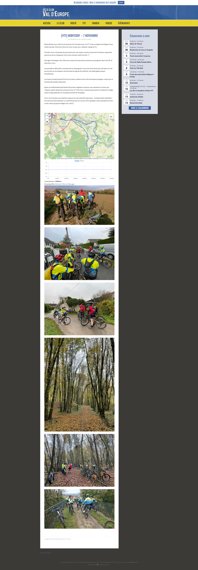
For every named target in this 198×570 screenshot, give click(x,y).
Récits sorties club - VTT (60, 539)
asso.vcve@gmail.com (131, 562)
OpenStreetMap (68, 158)
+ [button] (47, 115)
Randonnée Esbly (136, 103)
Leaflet (58, 158)
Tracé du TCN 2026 (136, 68)
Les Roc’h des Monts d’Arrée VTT (141, 91)
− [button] (47, 118)
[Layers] (111, 116)
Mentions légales (45, 552)
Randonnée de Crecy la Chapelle (141, 50)
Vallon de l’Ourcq (136, 44)
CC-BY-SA (101, 158)
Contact (121, 3)
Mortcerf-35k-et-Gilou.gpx (65, 184)
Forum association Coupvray (140, 56)
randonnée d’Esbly (136, 97)
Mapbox (112, 158)
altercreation (105, 564)
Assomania (134, 83)
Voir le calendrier (140, 107)
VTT (69, 539)
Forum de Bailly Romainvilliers (140, 62)
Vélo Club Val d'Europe (97, 12)
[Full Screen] (47, 121)
